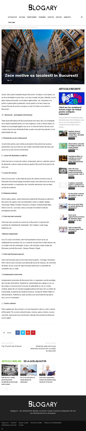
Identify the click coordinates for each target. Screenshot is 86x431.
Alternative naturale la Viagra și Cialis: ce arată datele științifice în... (76, 146)
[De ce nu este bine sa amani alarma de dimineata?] (28, 370)
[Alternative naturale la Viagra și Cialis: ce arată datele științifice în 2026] (63, 146)
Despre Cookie (23, 423)
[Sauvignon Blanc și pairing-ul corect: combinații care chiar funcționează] (63, 158)
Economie (42, 17)
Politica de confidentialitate (52, 423)
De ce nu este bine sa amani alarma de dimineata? (27, 380)
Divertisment (32, 17)
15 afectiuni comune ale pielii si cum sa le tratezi (76, 195)
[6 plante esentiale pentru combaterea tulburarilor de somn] (63, 185)
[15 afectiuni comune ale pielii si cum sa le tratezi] (63, 196)
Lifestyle (51, 17)
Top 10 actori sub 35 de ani (12, 346)
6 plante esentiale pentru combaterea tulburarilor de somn (76, 184)
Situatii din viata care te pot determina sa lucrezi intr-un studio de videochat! (43, 348)
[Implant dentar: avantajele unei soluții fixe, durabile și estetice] (63, 133)
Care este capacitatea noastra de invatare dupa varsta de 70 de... (76, 217)
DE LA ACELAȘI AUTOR (35, 361)
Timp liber (11, 22)
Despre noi (5, 423)
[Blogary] (43, 7)
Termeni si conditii (36, 423)
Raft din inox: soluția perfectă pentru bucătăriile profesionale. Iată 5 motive (76, 172)
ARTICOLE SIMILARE (12, 361)
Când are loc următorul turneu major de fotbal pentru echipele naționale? (70, 110)
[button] (81, 17)
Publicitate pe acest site (9, 425)
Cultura (22, 17)
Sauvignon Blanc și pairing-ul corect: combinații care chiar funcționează (75, 158)
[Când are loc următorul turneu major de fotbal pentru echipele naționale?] (71, 98)
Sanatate (67, 17)
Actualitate (12, 17)
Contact (21, 425)
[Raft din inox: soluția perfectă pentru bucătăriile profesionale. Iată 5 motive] (10, 370)
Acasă (3, 27)
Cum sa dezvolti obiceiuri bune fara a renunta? (75, 229)
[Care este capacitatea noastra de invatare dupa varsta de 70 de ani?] (47, 370)
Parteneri (14, 423)
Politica (59, 17)
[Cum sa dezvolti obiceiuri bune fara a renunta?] (63, 230)
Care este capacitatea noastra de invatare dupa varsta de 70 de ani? (47, 380)
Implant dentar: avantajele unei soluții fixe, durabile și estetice (76, 134)
